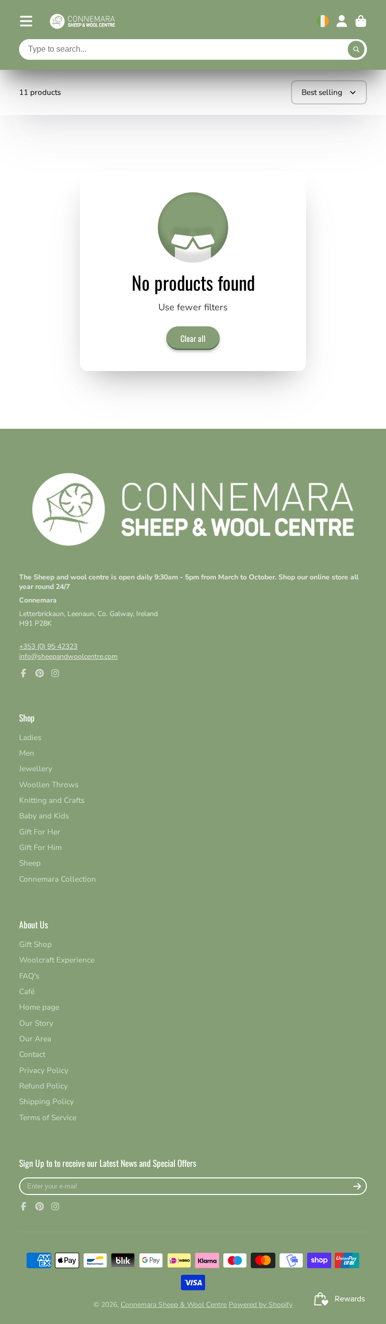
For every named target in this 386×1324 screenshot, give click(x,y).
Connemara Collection (57, 879)
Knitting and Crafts (51, 800)
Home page (39, 1007)
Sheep (30, 863)
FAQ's (29, 976)
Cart (361, 21)
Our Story (36, 1023)
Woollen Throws (48, 784)
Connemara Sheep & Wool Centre (174, 1304)
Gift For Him (40, 847)
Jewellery (35, 768)
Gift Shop (35, 944)
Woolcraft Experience (56, 959)
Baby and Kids (44, 815)
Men (26, 753)
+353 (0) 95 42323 (48, 646)
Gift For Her (39, 831)
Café (27, 991)
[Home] (82, 21)
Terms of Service (47, 1117)
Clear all (193, 338)
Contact (32, 1054)
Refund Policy (43, 1085)
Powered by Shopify (261, 1304)
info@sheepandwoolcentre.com (68, 656)
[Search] (356, 49)
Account (342, 21)
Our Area (35, 1038)
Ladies (30, 737)
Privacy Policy (43, 1070)
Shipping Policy (46, 1101)
